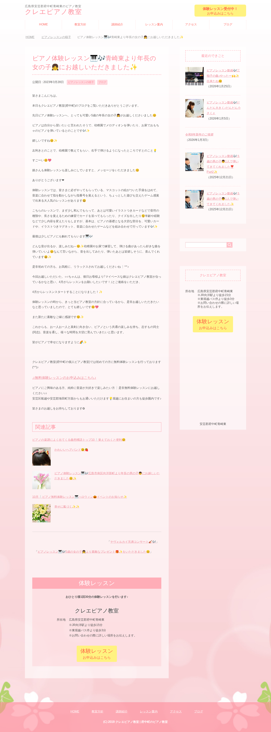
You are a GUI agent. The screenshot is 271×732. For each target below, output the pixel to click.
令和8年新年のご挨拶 (199, 134)
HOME (43, 24)
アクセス (191, 24)
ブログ (227, 24)
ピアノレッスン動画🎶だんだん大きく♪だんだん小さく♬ (224, 108)
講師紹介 (117, 24)
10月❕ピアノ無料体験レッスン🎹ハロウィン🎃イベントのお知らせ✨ (79, 496)
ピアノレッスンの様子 (81, 82)
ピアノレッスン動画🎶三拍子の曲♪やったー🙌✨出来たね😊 (223, 76)
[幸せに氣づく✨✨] (41, 520)
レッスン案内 (154, 24)
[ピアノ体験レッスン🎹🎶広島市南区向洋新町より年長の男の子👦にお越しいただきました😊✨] (41, 486)
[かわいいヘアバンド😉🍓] (41, 463)
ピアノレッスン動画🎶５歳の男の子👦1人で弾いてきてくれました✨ (223, 199)
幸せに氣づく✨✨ (66, 506)
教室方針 (80, 24)
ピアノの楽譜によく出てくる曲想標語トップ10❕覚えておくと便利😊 (79, 439)
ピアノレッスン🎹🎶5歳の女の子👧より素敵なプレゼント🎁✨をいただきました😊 (94, 551)
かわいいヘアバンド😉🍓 (71, 449)
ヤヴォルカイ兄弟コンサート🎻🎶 (133, 541)
